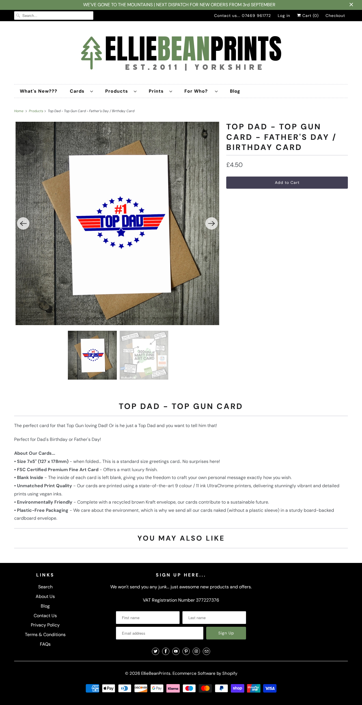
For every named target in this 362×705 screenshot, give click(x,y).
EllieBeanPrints (156, 673)
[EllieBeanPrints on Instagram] (196, 651)
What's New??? (38, 91)
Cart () (310, 15)
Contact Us (45, 616)
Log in (284, 15)
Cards (78, 91)
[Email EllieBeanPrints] (206, 651)
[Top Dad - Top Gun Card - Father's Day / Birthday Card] (117, 223)
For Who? (198, 91)
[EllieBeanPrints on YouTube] (176, 651)
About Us (45, 596)
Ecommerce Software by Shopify (205, 673)
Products (118, 91)
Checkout (335, 15)
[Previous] (23, 223)
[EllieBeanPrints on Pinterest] (186, 651)
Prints (158, 91)
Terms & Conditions (45, 634)
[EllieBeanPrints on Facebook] (165, 651)
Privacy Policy (45, 625)
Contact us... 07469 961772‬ (242, 15)
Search (45, 587)
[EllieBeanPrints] (181, 54)
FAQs (45, 644)
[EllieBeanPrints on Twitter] (155, 651)
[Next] (211, 223)
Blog (235, 91)
